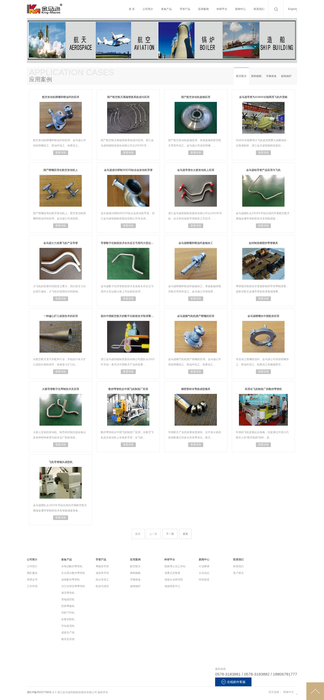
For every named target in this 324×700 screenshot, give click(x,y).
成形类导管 (102, 573)
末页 (185, 533)
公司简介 (32, 566)
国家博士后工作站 (175, 566)
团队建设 (32, 573)
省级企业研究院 (173, 579)
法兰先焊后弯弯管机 (73, 586)
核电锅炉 (286, 76)
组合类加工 (102, 579)
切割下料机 (67, 612)
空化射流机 (67, 625)
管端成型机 (67, 599)
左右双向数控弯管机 (73, 573)
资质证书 (32, 579)
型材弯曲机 (67, 606)
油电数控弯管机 (70, 579)
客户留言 (238, 573)
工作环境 (32, 586)
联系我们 (238, 566)
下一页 (170, 533)
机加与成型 (102, 586)
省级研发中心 (172, 586)
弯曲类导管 (102, 566)
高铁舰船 (256, 76)
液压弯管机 (67, 592)
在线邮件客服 (236, 682)
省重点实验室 (172, 573)
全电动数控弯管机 (71, 566)
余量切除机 (67, 619)
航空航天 (241, 76)
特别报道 (204, 579)
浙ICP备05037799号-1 (40, 692)
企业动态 (204, 573)
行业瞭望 (204, 566)
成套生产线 (67, 632)
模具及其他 (67, 639)
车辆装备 (271, 76)
